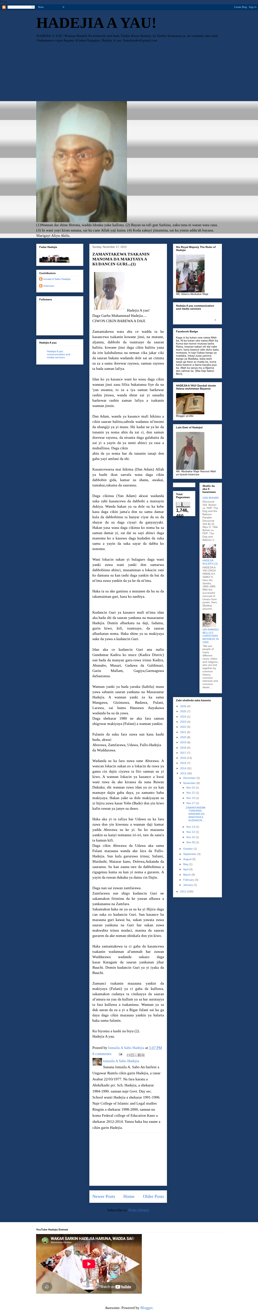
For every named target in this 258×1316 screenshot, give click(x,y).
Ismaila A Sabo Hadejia (56, 278)
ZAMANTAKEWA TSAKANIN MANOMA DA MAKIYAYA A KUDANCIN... (195, 814)
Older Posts (153, 1196)
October (188, 848)
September (190, 854)
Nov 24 (191, 787)
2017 (183, 752)
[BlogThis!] (132, 1055)
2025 (183, 711)
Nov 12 (191, 831)
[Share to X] (136, 1055)
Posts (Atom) (138, 1210)
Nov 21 (191, 792)
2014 (183, 768)
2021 (183, 732)
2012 (183, 891)
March (187, 874)
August (187, 859)
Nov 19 (191, 797)
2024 (183, 716)
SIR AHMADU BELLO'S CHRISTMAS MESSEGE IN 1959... (210, 636)
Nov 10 (191, 837)
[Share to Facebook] (139, 1055)
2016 (183, 757)
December (189, 777)
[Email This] (129, 1055)
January (188, 884)
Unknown (48, 285)
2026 (183, 706)
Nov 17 (191, 803)
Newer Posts (103, 1196)
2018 (183, 747)
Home (128, 1196)
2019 (183, 742)
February (189, 879)
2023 (183, 721)
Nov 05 (191, 842)
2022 (183, 726)
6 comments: (102, 1054)
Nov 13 (191, 826)
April (186, 869)
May (186, 864)
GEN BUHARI (210, 497)
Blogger (146, 1308)
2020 (183, 737)
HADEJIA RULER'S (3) (210, 562)
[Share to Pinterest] (143, 1055)
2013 (183, 773)
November (189, 783)
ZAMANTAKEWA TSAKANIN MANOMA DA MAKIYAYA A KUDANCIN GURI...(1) (121, 259)
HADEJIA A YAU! (96, 22)
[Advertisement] (129, 72)
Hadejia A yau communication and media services (58, 354)
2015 (183, 762)
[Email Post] (120, 1054)
